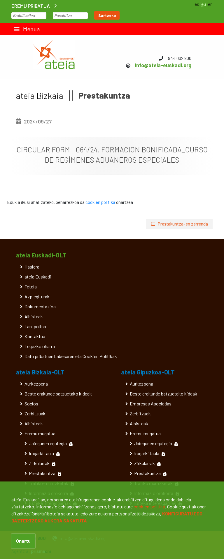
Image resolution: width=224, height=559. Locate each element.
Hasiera (31, 266)
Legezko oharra (39, 346)
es (197, 4)
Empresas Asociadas (151, 403)
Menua (31, 28)
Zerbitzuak (35, 413)
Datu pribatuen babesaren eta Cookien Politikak (70, 356)
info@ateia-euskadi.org (163, 65)
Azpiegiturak (37, 296)
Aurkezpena (36, 383)
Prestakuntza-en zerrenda (183, 223)
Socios (31, 403)
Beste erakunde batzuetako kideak (58, 393)
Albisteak (33, 316)
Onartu (23, 540)
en (210, 4)
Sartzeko (107, 15)
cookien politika (100, 202)
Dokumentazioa (40, 306)
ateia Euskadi (37, 276)
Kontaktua (34, 336)
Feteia (30, 286)
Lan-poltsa (35, 326)
